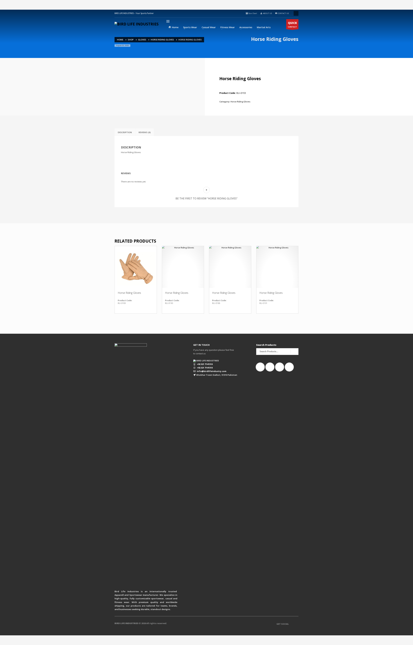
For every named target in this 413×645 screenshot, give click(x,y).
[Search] (294, 351)
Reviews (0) (145, 132)
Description (125, 132)
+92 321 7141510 (205, 364)
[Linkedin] (280, 367)
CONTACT (292, 24)
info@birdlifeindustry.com (211, 371)
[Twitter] (290, 367)
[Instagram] (271, 367)
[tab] (125, 132)
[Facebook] (261, 367)
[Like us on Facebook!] (291, 623)
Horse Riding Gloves (240, 101)
